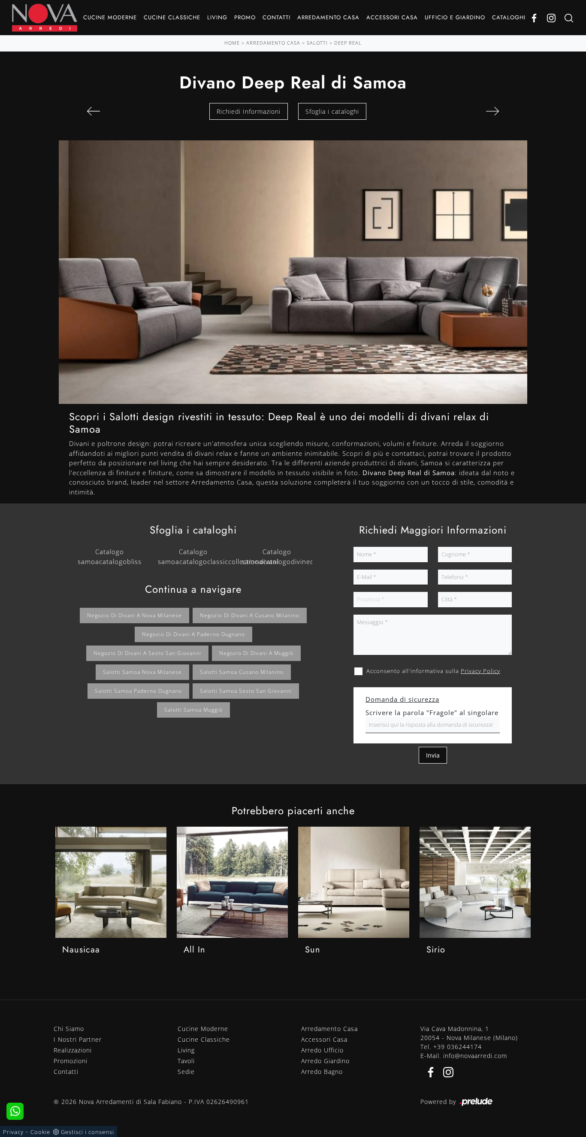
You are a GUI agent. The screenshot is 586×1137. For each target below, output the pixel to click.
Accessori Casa (392, 17)
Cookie (40, 1132)
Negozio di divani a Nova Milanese (134, 615)
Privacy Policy (480, 671)
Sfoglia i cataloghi (332, 111)
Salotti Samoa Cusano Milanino (242, 672)
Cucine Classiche (172, 17)
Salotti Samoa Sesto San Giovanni (246, 690)
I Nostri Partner (78, 1039)
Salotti (317, 42)
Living (217, 17)
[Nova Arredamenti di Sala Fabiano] (44, 17)
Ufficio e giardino (455, 17)
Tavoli (186, 1061)
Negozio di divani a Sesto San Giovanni (147, 653)
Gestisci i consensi (87, 1132)
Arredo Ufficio (322, 1050)
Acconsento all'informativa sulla (433, 671)
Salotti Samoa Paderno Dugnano (138, 690)
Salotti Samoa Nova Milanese (142, 672)
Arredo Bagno (322, 1071)
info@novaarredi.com (475, 1056)
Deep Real (348, 42)
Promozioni (71, 1061)
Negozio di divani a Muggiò (256, 653)
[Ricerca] (569, 17)
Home (232, 42)
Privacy (13, 1132)
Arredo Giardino (325, 1061)
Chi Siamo (69, 1029)
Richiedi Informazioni (249, 111)
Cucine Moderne (110, 17)
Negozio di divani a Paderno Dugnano (193, 634)
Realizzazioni (73, 1050)
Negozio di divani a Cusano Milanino (249, 615)
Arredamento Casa (328, 17)
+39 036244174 (457, 1047)
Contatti (276, 17)
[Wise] (492, 111)
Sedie (186, 1071)
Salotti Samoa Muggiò (193, 709)
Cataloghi (509, 17)
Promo (245, 17)
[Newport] (93, 111)
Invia (433, 755)
